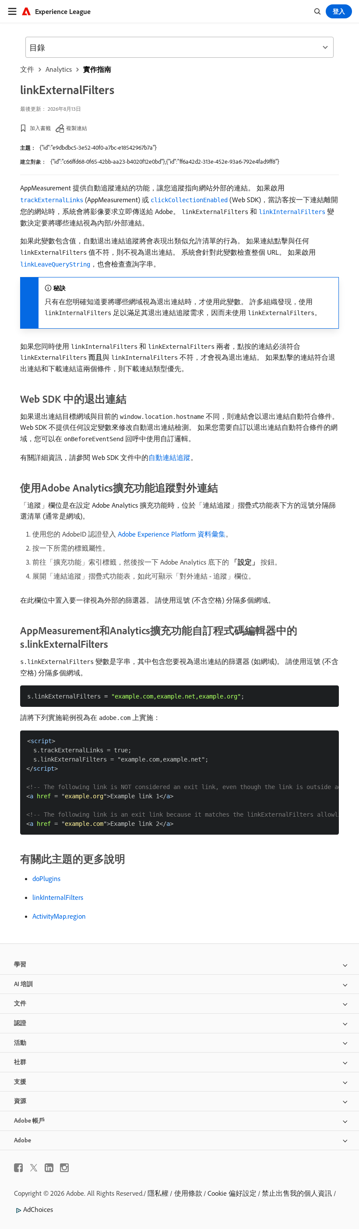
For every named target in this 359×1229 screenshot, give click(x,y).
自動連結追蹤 (169, 457)
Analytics (59, 69)
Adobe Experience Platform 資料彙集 (171, 534)
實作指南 (97, 69)
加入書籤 (40, 128)
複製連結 (76, 128)
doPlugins (46, 878)
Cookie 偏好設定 (232, 1193)
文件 (27, 69)
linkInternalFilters (57, 897)
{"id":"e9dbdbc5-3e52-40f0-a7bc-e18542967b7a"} (98, 147)
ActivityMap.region (59, 916)
